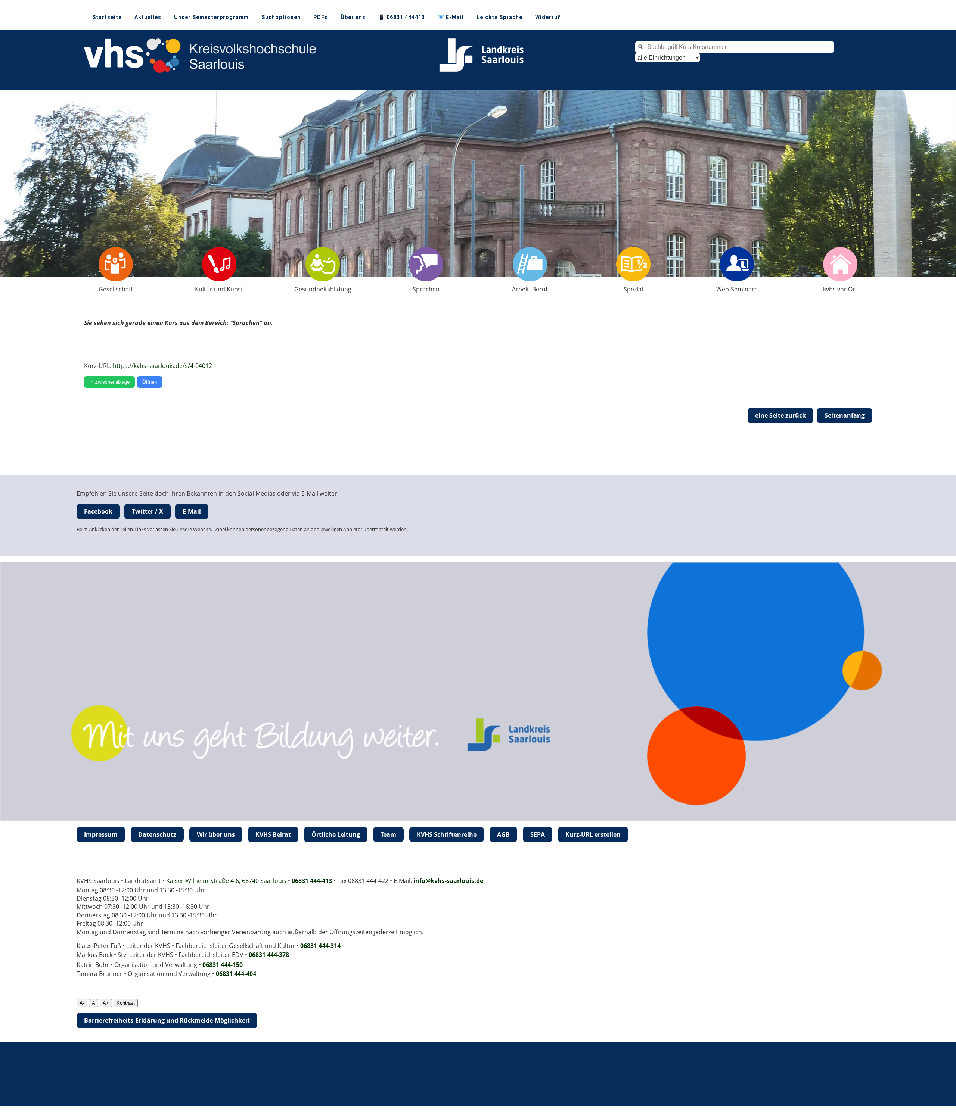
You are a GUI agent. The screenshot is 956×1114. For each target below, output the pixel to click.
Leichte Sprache (499, 17)
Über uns (353, 17)
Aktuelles (147, 17)
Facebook (98, 511)
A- (82, 1003)
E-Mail (192, 511)
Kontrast (126, 1003)
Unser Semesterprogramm (211, 17)
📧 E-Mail (451, 17)
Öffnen (149, 382)
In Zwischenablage (109, 382)
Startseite (107, 17)
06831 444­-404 (236, 974)
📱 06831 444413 (401, 17)
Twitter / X (147, 511)
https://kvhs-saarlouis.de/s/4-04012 (162, 366)
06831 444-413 (312, 881)
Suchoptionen (281, 17)
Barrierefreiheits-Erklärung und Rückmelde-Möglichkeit (167, 1020)
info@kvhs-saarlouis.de (448, 881)
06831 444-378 (269, 955)
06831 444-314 (320, 946)
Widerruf (547, 17)
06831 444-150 (222, 965)
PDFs (320, 17)
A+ (106, 1003)
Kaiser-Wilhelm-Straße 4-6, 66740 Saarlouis (226, 881)
